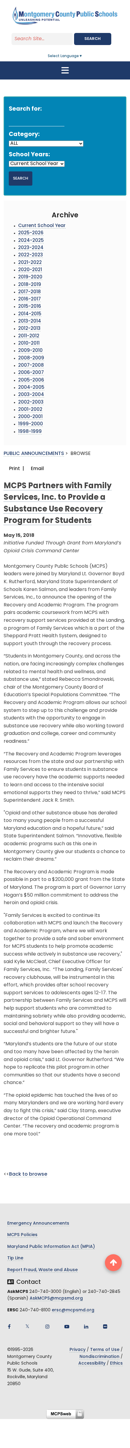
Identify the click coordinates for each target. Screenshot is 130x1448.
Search (92, 39)
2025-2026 (31, 233)
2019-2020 (30, 277)
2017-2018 (29, 292)
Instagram (47, 1326)
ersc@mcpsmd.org (73, 1310)
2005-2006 (31, 380)
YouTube (66, 1326)
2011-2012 (28, 336)
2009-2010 (30, 351)
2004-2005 (31, 387)
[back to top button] (113, 1262)
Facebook (9, 1326)
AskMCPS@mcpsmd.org (56, 1298)
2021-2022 (30, 263)
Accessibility (92, 1363)
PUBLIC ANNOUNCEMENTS (34, 453)
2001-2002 (30, 409)
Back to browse (28, 1174)
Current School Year (42, 226)
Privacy (78, 1350)
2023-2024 (31, 248)
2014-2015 (29, 314)
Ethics (116, 1363)
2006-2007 (31, 373)
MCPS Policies (22, 1235)
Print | (16, 468)
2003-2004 (31, 395)
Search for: (25, 109)
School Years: (29, 155)
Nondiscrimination (99, 1357)
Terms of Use (104, 1350)
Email (37, 468)
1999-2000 (30, 424)
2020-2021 (30, 270)
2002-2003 (31, 402)
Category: (24, 135)
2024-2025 (31, 241)
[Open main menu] (65, 70)
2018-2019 (29, 285)
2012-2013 (29, 328)
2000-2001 (30, 417)
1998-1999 (30, 432)
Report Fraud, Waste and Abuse (42, 1270)
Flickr (105, 1326)
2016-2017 (29, 299)
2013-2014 (29, 321)
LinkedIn (86, 1326)
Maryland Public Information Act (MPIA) (51, 1247)
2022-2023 (30, 255)
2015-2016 (29, 306)
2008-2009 (31, 358)
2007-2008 (31, 365)
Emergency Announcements (38, 1223)
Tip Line (15, 1258)
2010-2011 (29, 343)
